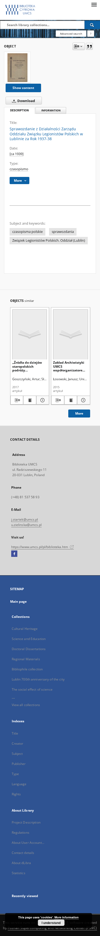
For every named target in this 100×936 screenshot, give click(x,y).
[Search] (92, 25)
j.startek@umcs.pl (24, 519)
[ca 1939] (16, 154)
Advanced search (71, 33)
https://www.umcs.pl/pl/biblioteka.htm (40, 547)
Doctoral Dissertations (29, 649)
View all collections (26, 705)
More (79, 413)
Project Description (26, 822)
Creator (17, 743)
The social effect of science (32, 689)
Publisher (19, 763)
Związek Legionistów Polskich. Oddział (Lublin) (48, 240)
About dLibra (21, 863)
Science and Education (29, 639)
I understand (51, 922)
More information (66, 917)
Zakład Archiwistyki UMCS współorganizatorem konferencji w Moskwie (69, 366)
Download (26, 101)
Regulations (20, 832)
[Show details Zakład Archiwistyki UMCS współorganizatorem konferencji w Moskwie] (83, 400)
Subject (17, 753)
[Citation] (89, 46)
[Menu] (94, 4)
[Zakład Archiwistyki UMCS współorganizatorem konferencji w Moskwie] (70, 334)
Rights (16, 794)
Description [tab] (19, 110)
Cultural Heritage (25, 628)
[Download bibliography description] (17, 400)
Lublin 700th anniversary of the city (38, 679)
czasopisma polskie (27, 231)
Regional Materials (26, 659)
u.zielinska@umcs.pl (26, 524)
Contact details (23, 852)
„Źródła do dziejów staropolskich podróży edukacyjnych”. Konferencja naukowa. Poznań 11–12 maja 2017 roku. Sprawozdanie (29, 366)
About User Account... (28, 842)
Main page (18, 601)
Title (15, 733)
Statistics (18, 873)
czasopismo (19, 169)
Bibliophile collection (27, 669)
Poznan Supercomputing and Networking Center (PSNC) (52, 928)
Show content (23, 88)
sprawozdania (63, 231)
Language (19, 784)
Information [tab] (51, 110)
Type (15, 774)
